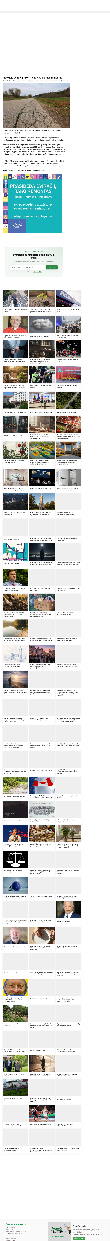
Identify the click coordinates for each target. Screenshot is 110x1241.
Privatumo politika (10, 1229)
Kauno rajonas (65, 70)
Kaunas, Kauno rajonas (53, 70)
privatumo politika (37, 261)
